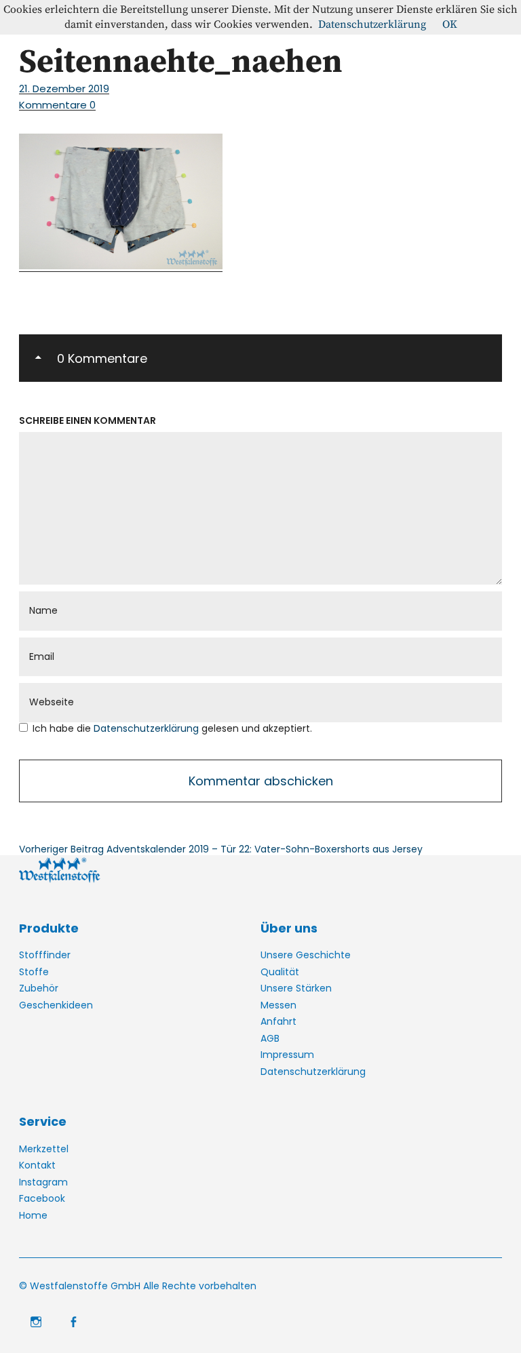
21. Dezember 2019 (64, 88)
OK (449, 24)
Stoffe (34, 972)
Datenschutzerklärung (147, 728)
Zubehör (38, 988)
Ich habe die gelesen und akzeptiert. (172, 728)
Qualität (279, 972)
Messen (278, 1005)
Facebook (42, 1198)
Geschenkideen (56, 1005)
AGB (269, 1038)
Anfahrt (278, 1021)
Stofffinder (45, 955)
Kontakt (37, 1165)
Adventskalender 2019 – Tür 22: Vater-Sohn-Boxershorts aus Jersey (221, 849)
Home (33, 1215)
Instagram (43, 1182)
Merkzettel (44, 1149)
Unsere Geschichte (305, 955)
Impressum (287, 1054)
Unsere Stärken (296, 988)
